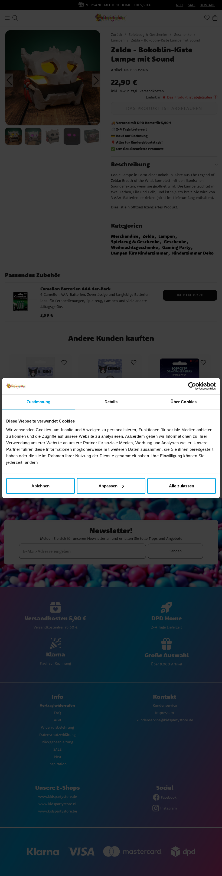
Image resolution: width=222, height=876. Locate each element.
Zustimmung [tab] (39, 401)
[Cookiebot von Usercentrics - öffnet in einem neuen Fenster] (192, 386)
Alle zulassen (181, 485)
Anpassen (108, 485)
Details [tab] (111, 401)
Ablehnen (40, 485)
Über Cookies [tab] (184, 401)
